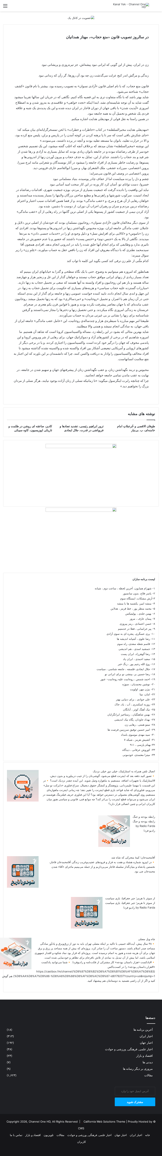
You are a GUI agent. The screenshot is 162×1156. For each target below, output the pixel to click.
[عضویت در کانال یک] (81, 17)
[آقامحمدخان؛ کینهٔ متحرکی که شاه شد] (23, 886)
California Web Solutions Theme (104, 1121)
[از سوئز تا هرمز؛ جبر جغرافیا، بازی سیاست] (87, 927)
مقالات (148, 1075)
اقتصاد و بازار (144, 1055)
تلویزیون (49, 1135)
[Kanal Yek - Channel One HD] (129, 5)
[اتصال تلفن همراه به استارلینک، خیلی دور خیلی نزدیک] (23, 800)
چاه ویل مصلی (146, 939)
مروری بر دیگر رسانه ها (138, 1068)
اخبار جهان (146, 1042)
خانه (147, 1135)
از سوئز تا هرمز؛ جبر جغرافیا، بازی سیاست (130, 898)
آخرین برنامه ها (143, 1029)
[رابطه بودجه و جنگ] (114, 846)
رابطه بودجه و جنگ (144, 816)
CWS (81, 1128)
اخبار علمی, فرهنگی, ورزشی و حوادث (129, 1049)
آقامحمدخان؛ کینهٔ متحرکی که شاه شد (133, 857)
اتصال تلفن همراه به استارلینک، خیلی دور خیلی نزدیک (124, 771)
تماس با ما (16, 1135)
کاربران (81, 1141)
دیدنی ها (148, 1062)
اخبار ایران (146, 1036)
